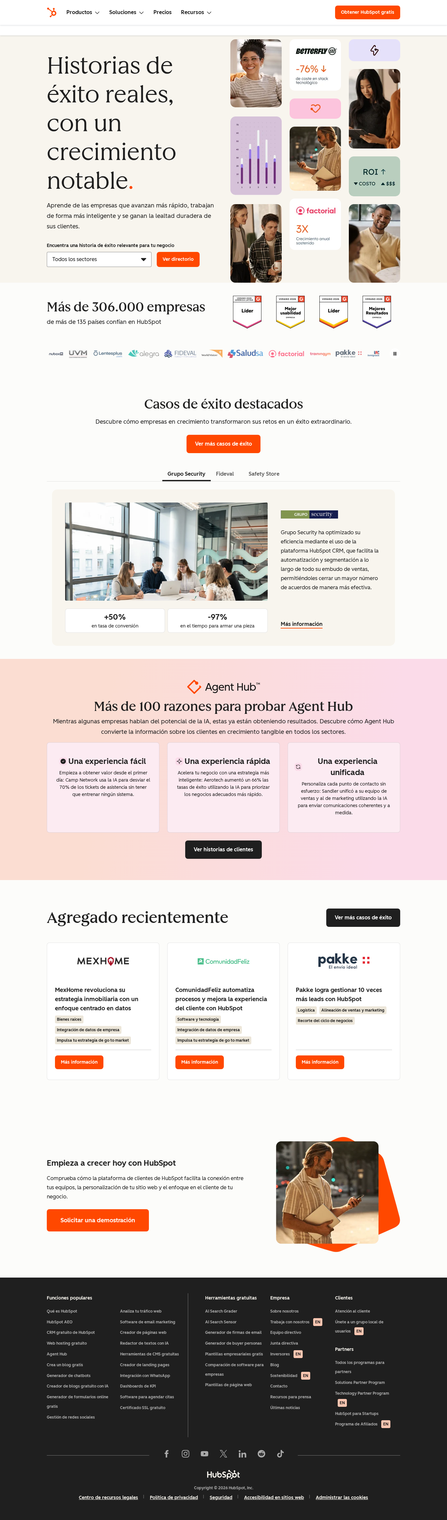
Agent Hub (57, 1354)
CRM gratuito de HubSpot (71, 1332)
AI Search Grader (221, 1311)
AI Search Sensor (221, 1322)
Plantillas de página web (228, 1385)
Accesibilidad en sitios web (274, 1497)
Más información (302, 624)
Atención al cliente (352, 1311)
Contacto (278, 1386)
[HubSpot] (52, 12)
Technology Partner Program (362, 1398)
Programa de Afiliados (361, 1424)
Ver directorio (178, 259)
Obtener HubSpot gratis (367, 12)
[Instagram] (185, 1455)
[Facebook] (166, 1455)
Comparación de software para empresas (234, 1370)
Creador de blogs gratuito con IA (78, 1386)
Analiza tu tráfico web (141, 1311)
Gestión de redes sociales (71, 1417)
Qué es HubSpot (62, 1311)
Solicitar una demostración (98, 1220)
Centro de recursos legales (108, 1497)
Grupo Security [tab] (187, 474)
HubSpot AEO (60, 1322)
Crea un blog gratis (65, 1365)
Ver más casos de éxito (223, 444)
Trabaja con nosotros (295, 1322)
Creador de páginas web (143, 1332)
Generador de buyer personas (233, 1343)
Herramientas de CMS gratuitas (149, 1354)
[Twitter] (223, 1455)
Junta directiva (284, 1343)
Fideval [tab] (225, 474)
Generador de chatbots (69, 1375)
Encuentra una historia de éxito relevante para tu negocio (110, 245)
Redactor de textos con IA (144, 1343)
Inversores (285, 1354)
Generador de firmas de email (233, 1332)
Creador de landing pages (145, 1365)
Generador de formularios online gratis (77, 1402)
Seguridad (221, 1497)
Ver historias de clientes (223, 849)
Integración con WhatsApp (145, 1375)
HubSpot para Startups (357, 1413)
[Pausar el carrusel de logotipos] (395, 353)
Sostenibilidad (289, 1375)
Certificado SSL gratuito (142, 1407)
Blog (274, 1365)
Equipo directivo (285, 1332)
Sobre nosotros (284, 1311)
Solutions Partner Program (360, 1382)
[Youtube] (204, 1455)
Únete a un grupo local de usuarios (359, 1327)
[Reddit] (261, 1455)
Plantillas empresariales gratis (234, 1354)
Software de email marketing (147, 1322)
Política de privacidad (174, 1497)
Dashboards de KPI (138, 1386)
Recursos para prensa (290, 1397)
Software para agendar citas (147, 1397)
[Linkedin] (242, 1455)
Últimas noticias (285, 1407)
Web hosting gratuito (67, 1343)
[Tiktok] (280, 1455)
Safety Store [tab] (264, 474)
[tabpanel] (223, 567)
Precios (162, 12)
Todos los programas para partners (359, 1367)
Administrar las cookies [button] (342, 1497)
